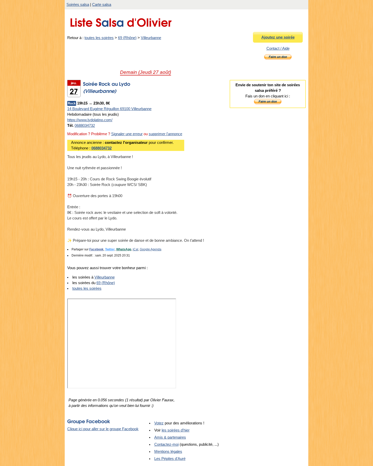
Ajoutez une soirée (278, 37)
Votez (159, 423)
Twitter (110, 249)
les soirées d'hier (176, 430)
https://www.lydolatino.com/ (89, 120)
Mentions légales (168, 452)
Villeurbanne (151, 38)
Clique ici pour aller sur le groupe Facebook (103, 429)
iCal (135, 249)
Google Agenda (150, 249)
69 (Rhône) (127, 38)
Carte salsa (101, 5)
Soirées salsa (77, 5)
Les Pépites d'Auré (169, 459)
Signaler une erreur (127, 134)
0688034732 (85, 126)
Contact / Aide (278, 48)
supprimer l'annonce (165, 134)
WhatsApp (123, 249)
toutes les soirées (99, 38)
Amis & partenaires (170, 437)
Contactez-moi (166, 444)
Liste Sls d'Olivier (121, 21)
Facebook (96, 249)
